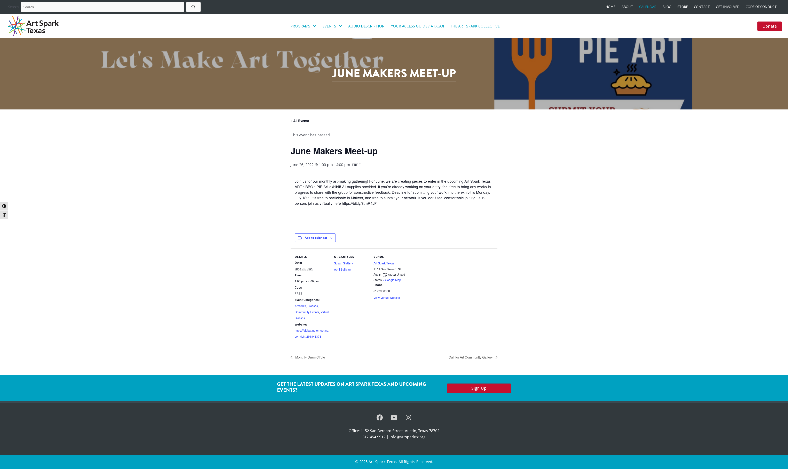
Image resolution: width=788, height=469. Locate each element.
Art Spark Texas (383, 263)
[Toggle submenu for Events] (341, 26)
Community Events (307, 312)
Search (13, 7)
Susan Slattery (343, 263)
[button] (193, 7)
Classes (313, 306)
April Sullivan (342, 269)
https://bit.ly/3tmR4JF (359, 203)
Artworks (300, 306)
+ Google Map (392, 280)
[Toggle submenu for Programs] (315, 26)
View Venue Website (386, 298)
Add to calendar (316, 238)
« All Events (300, 120)
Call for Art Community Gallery (471, 357)
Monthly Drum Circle (309, 357)
